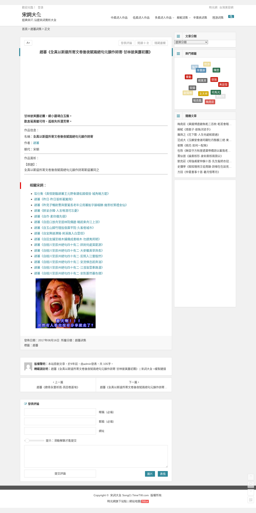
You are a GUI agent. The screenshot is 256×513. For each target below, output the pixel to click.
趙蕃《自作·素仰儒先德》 (51, 216)
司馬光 (216, 87)
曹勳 (188, 74)
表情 (163, 473)
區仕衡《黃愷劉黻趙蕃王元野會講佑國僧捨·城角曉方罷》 (72, 193)
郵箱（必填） (107, 421)
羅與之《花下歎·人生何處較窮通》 (198, 134)
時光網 (213, 7)
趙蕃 (36, 143)
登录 (40, 7)
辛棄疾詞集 (200, 17)
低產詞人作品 (141, 17)
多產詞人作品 (163, 17)
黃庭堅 (223, 82)
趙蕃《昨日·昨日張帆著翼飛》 (54, 199)
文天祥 (203, 88)
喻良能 (197, 97)
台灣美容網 (226, 7)
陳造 (216, 67)
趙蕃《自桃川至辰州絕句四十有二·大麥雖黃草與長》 (69, 250)
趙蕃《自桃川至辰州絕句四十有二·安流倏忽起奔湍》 (69, 262)
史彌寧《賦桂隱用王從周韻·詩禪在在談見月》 (205, 166)
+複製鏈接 (159, 368)
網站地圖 (134, 501)
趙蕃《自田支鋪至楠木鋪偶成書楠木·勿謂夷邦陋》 (67, 239)
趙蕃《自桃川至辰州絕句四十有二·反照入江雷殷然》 (69, 256)
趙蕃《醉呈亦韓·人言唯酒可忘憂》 (57, 210)
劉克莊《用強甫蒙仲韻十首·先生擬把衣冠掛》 (205, 161)
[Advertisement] (96, 86)
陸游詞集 (218, 17)
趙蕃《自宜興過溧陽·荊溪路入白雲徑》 (60, 233)
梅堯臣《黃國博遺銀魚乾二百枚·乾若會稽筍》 (205, 124)
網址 (101, 430)
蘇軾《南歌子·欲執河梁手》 (194, 129)
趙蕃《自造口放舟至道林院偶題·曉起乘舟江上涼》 (67, 222)
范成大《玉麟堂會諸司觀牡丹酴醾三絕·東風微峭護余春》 (212, 140)
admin (87, 363)
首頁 (25, 29)
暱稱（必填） (107, 412)
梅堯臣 (210, 99)
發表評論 (126, 43)
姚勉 (214, 74)
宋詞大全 (31, 14)
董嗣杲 (220, 95)
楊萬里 (202, 74)
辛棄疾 (201, 66)
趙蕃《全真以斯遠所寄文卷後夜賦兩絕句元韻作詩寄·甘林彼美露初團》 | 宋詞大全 (101, 368)
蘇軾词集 (182, 17)
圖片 (150, 473)
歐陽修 (188, 91)
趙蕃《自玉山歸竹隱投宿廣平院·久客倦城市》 (64, 227)
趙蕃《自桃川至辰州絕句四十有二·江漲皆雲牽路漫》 (69, 267)
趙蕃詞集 (36, 29)
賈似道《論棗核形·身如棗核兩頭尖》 (200, 156)
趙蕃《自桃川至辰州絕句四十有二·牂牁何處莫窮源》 (69, 244)
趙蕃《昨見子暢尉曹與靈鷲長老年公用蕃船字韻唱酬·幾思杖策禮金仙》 (81, 205)
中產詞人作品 (119, 17)
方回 (207, 103)
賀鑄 (192, 83)
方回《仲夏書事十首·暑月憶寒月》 (198, 172)
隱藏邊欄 (160, 43)
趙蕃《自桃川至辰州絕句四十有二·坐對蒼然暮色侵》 (69, 273)
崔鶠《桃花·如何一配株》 (193, 145)
